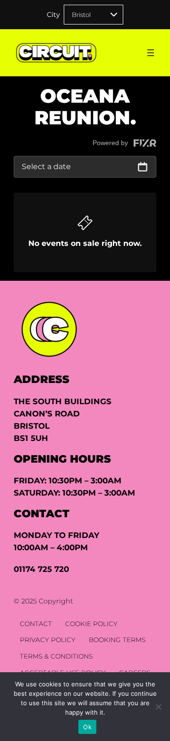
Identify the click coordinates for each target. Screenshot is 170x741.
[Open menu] (150, 52)
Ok (87, 727)
